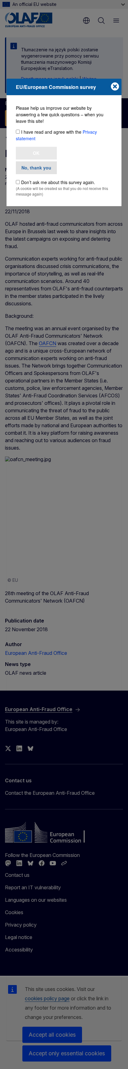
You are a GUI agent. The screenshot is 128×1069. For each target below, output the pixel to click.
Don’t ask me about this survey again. (58, 182)
